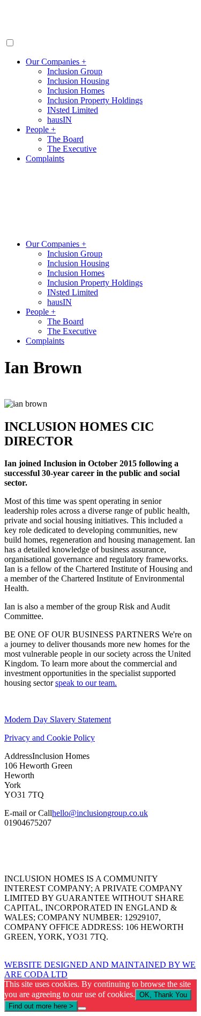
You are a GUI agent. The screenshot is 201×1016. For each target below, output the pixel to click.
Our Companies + (56, 61)
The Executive (71, 148)
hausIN (59, 119)
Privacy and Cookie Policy (49, 737)
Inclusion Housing (78, 81)
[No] (82, 1008)
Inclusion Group (74, 71)
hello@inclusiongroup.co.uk (100, 813)
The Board (65, 139)
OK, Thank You (163, 995)
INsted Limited (72, 110)
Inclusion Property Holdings (95, 100)
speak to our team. (86, 682)
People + (41, 129)
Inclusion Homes (76, 90)
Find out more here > (41, 1006)
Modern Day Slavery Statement (57, 719)
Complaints (45, 158)
